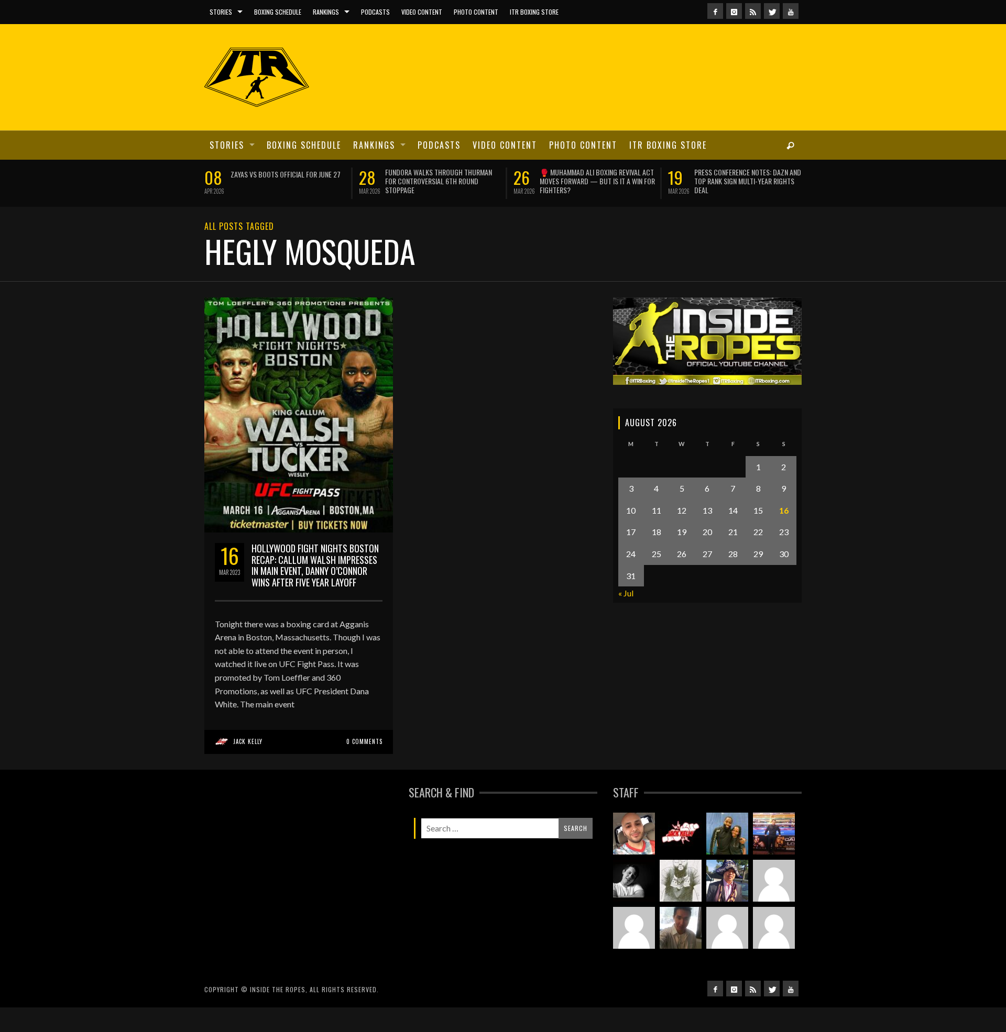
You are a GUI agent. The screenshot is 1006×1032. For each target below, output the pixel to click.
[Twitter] (772, 11)
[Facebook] (715, 11)
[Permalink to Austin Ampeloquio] (634, 939)
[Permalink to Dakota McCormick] (634, 892)
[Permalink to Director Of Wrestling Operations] (774, 892)
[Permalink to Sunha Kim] (727, 892)
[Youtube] (791, 11)
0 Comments (364, 752)
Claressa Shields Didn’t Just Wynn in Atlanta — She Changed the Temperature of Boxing (715, 181)
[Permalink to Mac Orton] (727, 939)
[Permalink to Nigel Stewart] (681, 892)
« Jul (625, 604)
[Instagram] (734, 11)
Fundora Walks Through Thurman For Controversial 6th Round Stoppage (247, 181)
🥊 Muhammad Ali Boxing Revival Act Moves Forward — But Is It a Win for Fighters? (406, 181)
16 (784, 521)
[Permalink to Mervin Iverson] (681, 939)
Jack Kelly (248, 752)
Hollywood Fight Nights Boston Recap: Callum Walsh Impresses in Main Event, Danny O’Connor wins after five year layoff (315, 576)
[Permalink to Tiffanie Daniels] (727, 844)
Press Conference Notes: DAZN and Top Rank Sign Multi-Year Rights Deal (557, 181)
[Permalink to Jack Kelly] (681, 844)
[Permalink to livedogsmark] (774, 939)
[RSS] (753, 11)
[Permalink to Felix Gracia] (634, 844)
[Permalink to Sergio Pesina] (774, 844)
